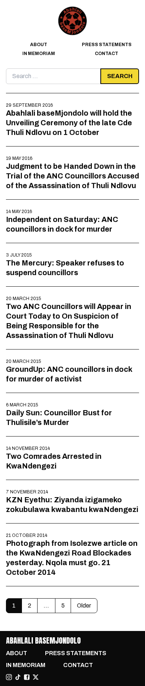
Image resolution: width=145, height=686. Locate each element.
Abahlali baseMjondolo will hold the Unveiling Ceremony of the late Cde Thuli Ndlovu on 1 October (69, 122)
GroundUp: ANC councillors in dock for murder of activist (69, 374)
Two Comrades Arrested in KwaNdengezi (54, 461)
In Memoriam (38, 53)
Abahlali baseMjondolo (43, 640)
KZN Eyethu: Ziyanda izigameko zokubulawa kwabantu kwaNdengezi (72, 504)
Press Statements (107, 44)
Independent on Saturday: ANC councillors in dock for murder (62, 224)
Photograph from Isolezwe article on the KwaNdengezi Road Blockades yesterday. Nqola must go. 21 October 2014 (72, 558)
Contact (106, 53)
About (38, 44)
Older (84, 605)
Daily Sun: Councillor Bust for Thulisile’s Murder (59, 417)
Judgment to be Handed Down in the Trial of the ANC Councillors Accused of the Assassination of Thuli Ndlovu (72, 176)
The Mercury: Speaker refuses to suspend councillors (65, 267)
